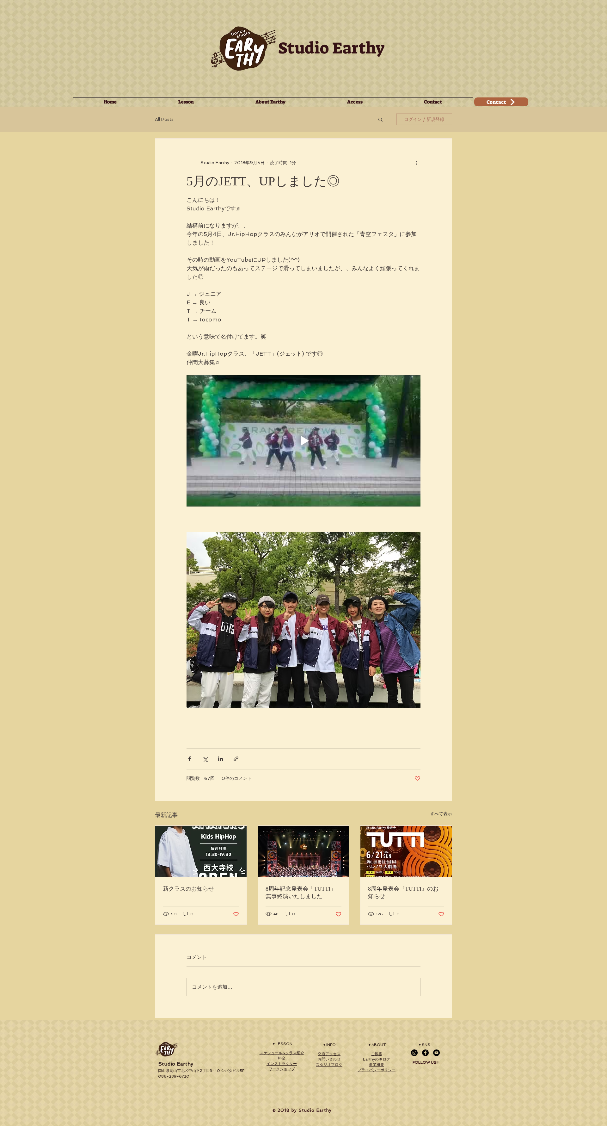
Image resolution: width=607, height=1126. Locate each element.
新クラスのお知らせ (188, 889)
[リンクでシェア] (236, 759)
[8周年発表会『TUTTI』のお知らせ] (406, 851)
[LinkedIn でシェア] (221, 759)
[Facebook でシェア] (190, 759)
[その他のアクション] (416, 162)
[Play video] (303, 441)
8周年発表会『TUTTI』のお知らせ (403, 892)
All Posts (164, 119)
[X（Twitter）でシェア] (205, 759)
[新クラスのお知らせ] (201, 851)
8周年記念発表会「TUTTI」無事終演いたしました (301, 892)
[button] (380, 119)
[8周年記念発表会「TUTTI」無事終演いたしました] (303, 851)
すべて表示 (441, 813)
